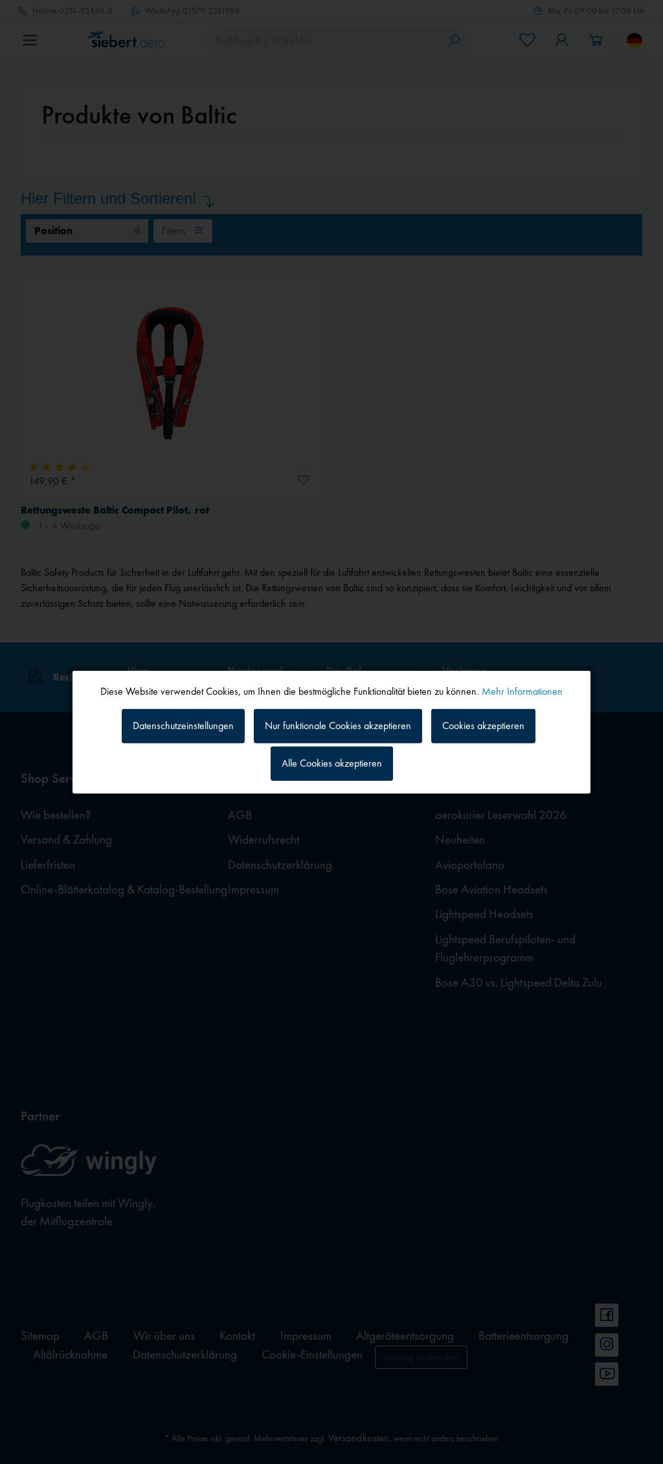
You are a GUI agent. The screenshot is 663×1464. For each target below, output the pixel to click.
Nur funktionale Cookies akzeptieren (338, 725)
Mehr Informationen (522, 690)
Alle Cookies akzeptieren (332, 763)
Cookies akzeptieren (483, 725)
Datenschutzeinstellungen (183, 725)
